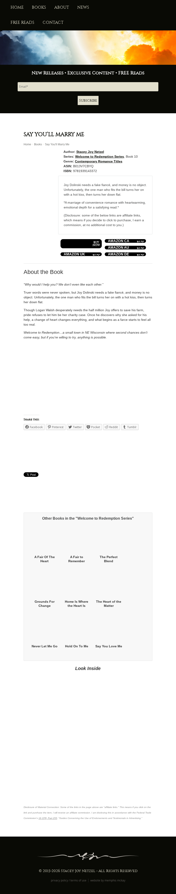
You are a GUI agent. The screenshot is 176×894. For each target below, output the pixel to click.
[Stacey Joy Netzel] (88, 47)
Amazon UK (74, 254)
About (61, 7)
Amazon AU (118, 247)
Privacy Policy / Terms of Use (68, 880)
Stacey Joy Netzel (90, 152)
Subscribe (88, 100)
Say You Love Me (108, 646)
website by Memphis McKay (107, 880)
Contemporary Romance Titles (98, 161)
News (83, 7)
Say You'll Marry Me (57, 144)
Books (39, 7)
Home (17, 7)
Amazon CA (118, 241)
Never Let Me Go (45, 646)
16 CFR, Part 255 (47, 818)
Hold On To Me (76, 646)
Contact (53, 22)
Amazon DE (118, 254)
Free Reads (22, 22)
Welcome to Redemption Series (99, 156)
